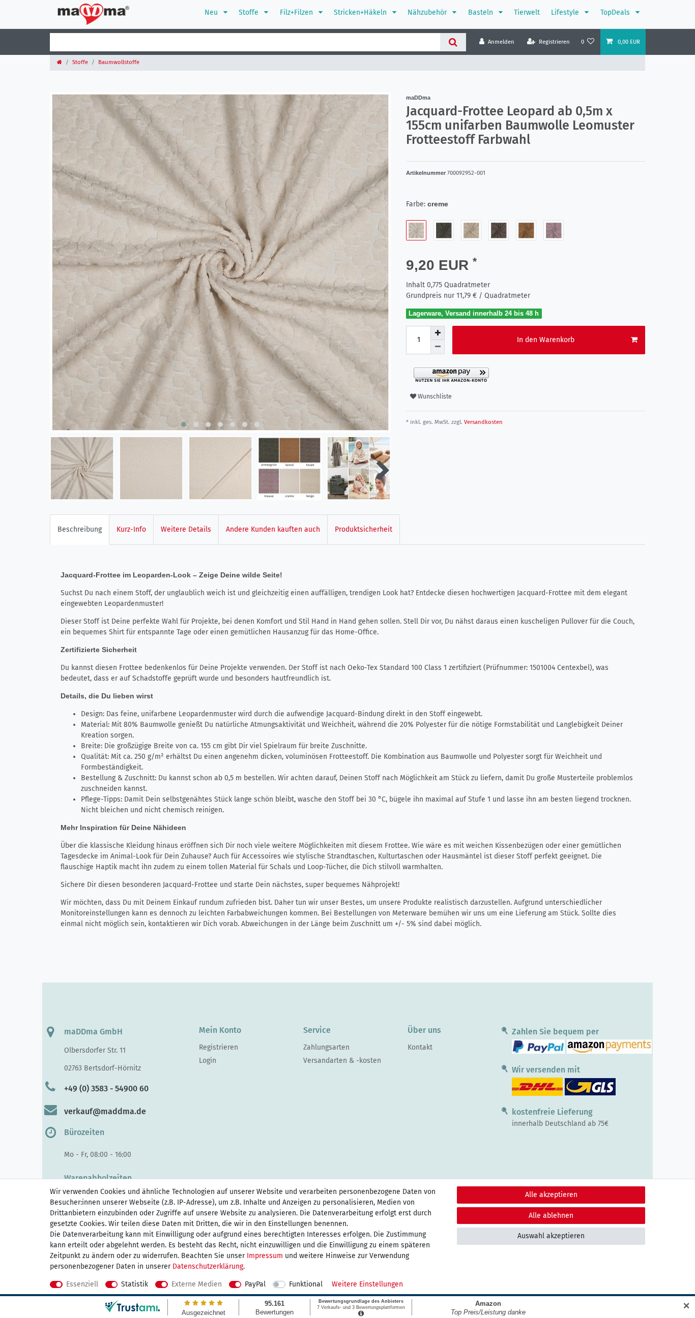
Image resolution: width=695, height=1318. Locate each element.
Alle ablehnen (551, 1215)
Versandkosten (482, 422)
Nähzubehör (428, 12)
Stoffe (249, 12)
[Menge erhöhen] (437, 333)
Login (207, 1060)
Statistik (134, 1284)
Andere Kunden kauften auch (273, 529)
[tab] (79, 529)
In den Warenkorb (545, 339)
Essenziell (82, 1284)
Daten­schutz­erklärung (207, 1266)
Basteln (481, 12)
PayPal (255, 1284)
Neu (212, 12)
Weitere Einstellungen (367, 1284)
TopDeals (616, 12)
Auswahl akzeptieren (551, 1236)
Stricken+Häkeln (361, 12)
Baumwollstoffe (118, 62)
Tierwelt (527, 12)
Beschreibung (79, 529)
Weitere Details (186, 529)
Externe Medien (196, 1284)
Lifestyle (566, 12)
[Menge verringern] (437, 347)
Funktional (306, 1284)
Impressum (265, 1255)
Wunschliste (434, 396)
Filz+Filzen (297, 12)
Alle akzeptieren (551, 1194)
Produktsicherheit (363, 529)
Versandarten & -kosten (342, 1060)
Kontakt (420, 1047)
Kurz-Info (131, 529)
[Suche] (453, 42)
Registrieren (218, 1047)
